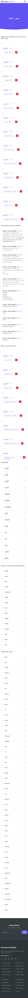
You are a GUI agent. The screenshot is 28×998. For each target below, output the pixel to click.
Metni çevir (19, 231)
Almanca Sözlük (6, 963)
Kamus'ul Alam (19, 965)
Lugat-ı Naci (8, 80)
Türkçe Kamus (19, 982)
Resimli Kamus (19, 979)
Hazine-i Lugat (6, 965)
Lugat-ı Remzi (8, 122)
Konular (18, 991)
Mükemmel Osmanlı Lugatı (11, 219)
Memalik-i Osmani (6, 985)
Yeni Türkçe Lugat (9, 149)
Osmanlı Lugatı (5, 988)
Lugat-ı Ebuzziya (8, 177)
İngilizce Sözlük (8, 135)
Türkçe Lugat (19, 988)
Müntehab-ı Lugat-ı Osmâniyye (9, 457)
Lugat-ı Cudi (8, 205)
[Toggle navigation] (25, 1)
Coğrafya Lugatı (20, 985)
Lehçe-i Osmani (8, 66)
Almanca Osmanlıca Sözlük (11, 429)
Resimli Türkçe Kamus (9, 163)
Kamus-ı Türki (8, 52)
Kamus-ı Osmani (8, 94)
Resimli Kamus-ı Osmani (10, 191)
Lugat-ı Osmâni (6, 991)
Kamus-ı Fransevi (8, 108)
